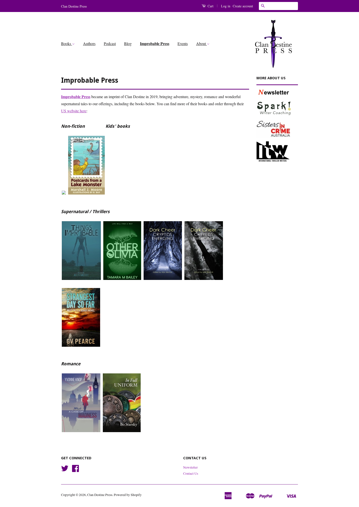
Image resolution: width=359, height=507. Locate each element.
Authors (89, 43)
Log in (225, 6)
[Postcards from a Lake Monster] (86, 195)
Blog (128, 43)
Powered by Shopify (128, 495)
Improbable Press (154, 43)
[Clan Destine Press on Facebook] (75, 470)
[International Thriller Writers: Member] (277, 151)
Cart (210, 6)
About (201, 43)
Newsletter (190, 467)
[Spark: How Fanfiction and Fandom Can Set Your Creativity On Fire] (63, 195)
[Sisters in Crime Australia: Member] (277, 129)
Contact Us (190, 473)
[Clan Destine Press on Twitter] (64, 470)
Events (183, 43)
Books (66, 43)
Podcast (110, 43)
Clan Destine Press (99, 495)
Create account (243, 6)
